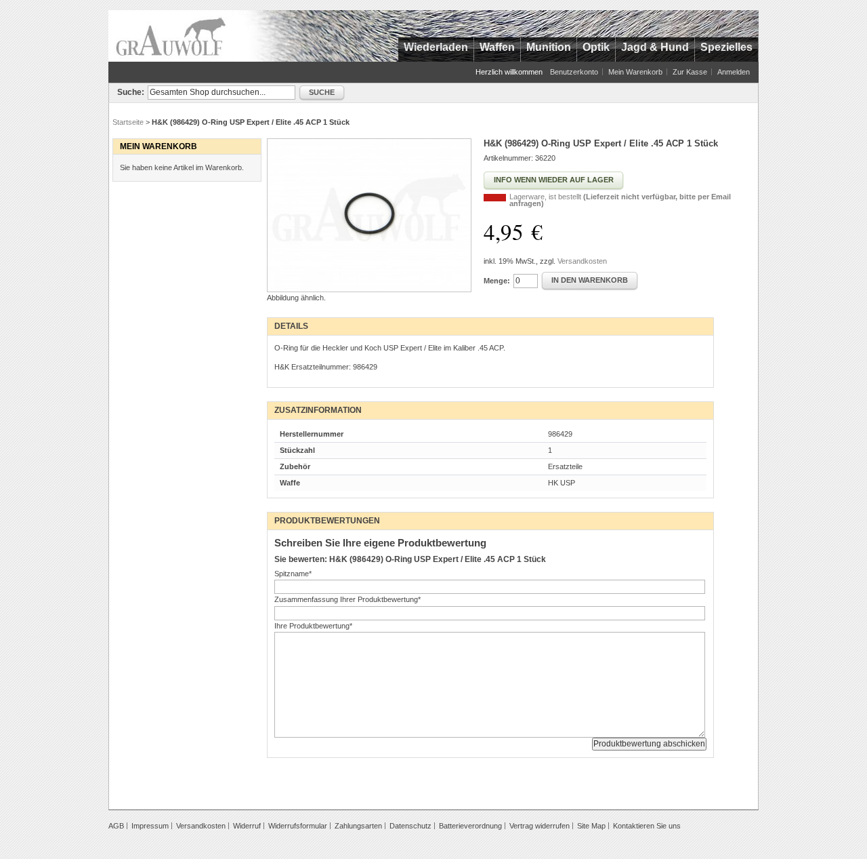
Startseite (128, 122)
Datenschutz (410, 826)
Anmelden (733, 72)
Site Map (591, 826)
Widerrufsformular (297, 826)
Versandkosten (582, 261)
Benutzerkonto (574, 72)
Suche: (130, 92)
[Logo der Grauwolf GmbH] (171, 36)
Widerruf (247, 826)
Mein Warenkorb (635, 72)
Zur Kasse (690, 72)
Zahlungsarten (358, 826)
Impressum (150, 826)
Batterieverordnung (470, 826)
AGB (116, 826)
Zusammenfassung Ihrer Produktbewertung (347, 599)
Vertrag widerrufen (539, 826)
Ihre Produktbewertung (313, 626)
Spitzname (293, 574)
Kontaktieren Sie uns (647, 826)
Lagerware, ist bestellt (620, 200)
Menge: (497, 281)
